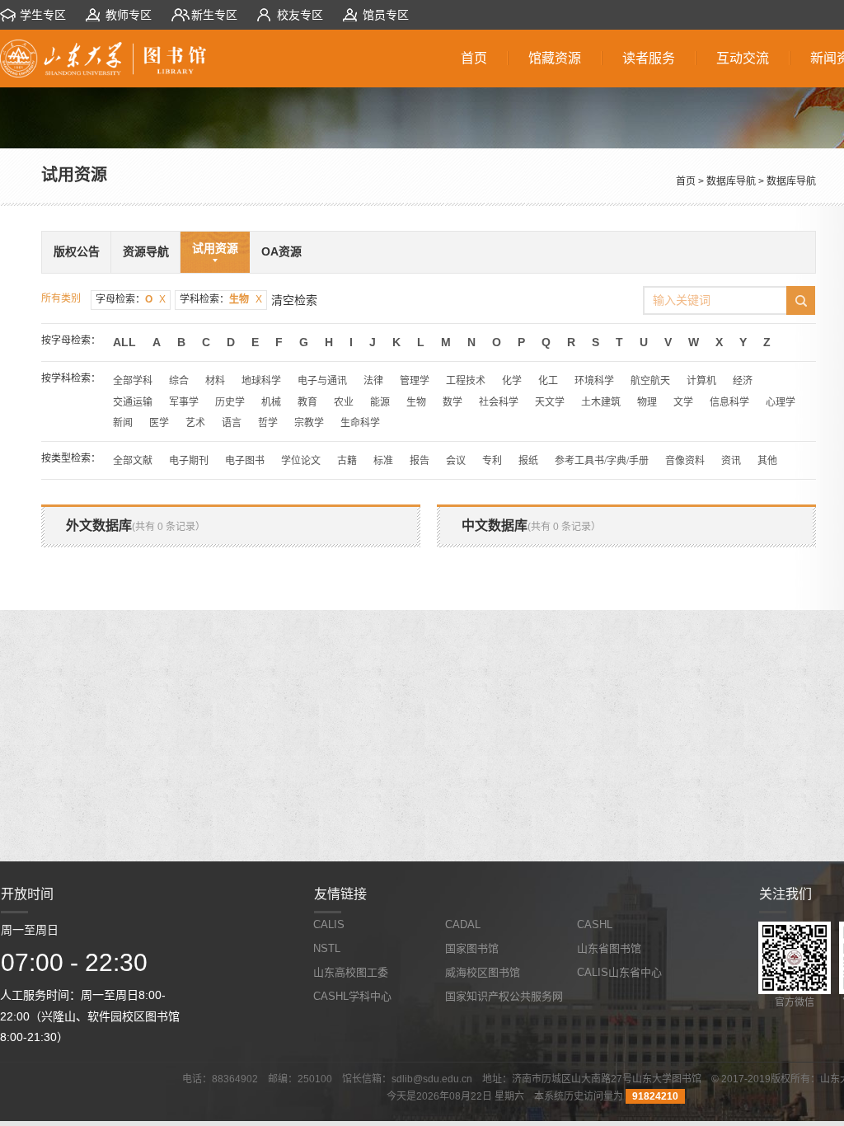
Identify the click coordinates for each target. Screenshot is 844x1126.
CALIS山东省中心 (619, 972)
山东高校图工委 (350, 972)
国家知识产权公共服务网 (504, 996)
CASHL (594, 924)
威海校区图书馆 (482, 972)
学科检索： (221, 299)
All (124, 342)
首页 (686, 181)
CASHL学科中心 (352, 996)
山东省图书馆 (609, 948)
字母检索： (131, 299)
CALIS (329, 924)
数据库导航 (731, 181)
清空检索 (294, 300)
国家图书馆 (472, 948)
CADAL (463, 924)
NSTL (326, 948)
